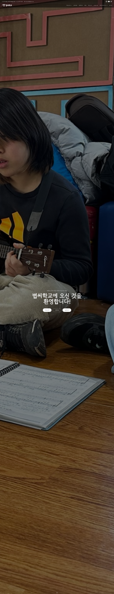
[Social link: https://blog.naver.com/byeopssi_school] (111, 1)
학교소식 (90, 5)
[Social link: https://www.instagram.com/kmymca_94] (106, 1)
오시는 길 (96, 5)
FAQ (85, 5)
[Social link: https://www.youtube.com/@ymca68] (109, 1)
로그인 (110, 5)
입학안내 (81, 5)
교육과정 (75, 5)
